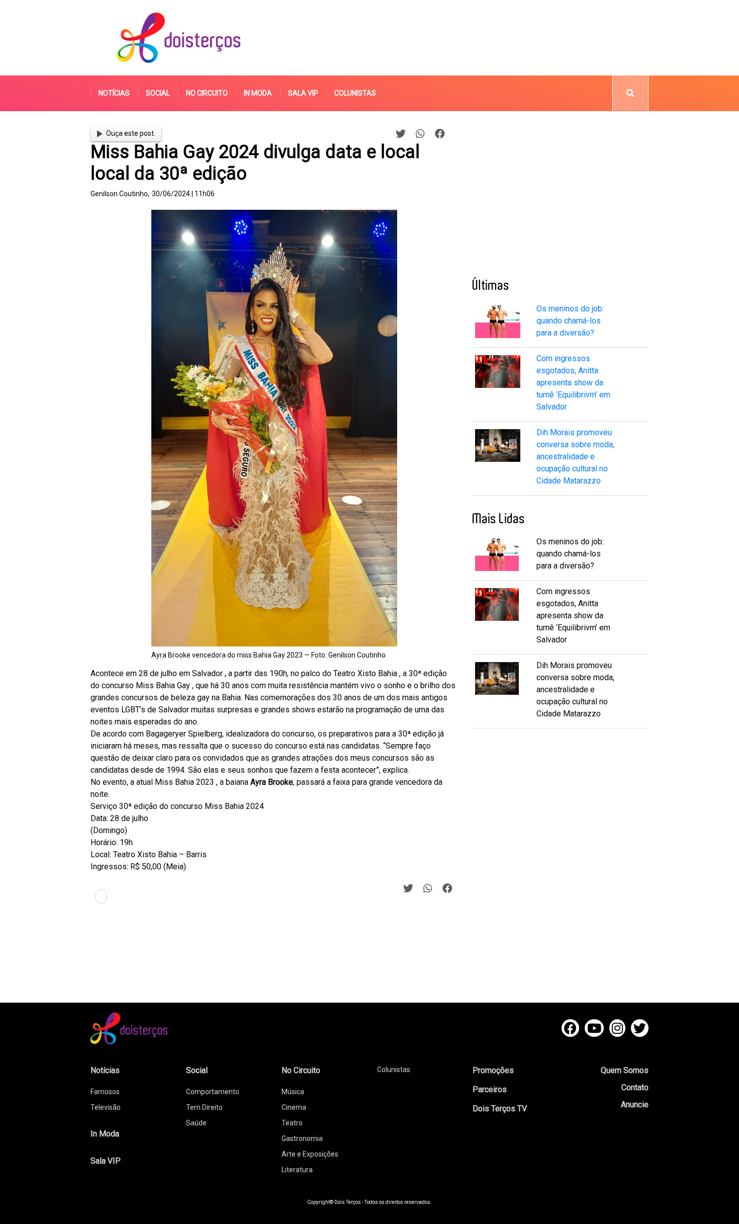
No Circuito (207, 93)
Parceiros (490, 1089)
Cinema (294, 1107)
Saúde (196, 1123)
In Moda (258, 93)
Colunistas (355, 93)
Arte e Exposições (310, 1154)
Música (293, 1092)
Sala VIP (303, 93)
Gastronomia (302, 1138)
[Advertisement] (465, 37)
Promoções (493, 1070)
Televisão (105, 1107)
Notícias (114, 93)
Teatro (292, 1123)
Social (158, 93)
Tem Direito (204, 1107)
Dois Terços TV (500, 1108)
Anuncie (635, 1104)
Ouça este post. (130, 133)
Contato (635, 1087)
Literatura (297, 1170)
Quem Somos (625, 1070)
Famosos (105, 1092)
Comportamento (212, 1092)
